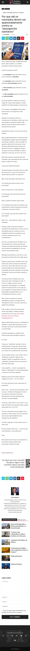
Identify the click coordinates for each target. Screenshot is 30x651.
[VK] (14, 38)
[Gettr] (22, 38)
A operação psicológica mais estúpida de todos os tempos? (19, 550)
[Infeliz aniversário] (6, 558)
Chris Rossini (6, 34)
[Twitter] (3, 38)
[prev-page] (3, 572)
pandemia (7, 8)
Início (3, 6)
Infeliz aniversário (16, 556)
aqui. (11, 453)
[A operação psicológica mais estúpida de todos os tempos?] (6, 550)
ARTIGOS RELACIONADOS (9, 519)
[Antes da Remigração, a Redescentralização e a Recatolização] (6, 526)
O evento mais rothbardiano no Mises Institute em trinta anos (18, 534)
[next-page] (5, 572)
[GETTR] (8, 635)
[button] (3, 2)
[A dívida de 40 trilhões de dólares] (6, 542)
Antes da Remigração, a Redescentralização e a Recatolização (18, 526)
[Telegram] (11, 38)
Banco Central (5, 560)
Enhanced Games (16, 564)
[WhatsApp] (7, 38)
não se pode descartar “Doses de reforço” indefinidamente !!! (13, 316)
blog (7, 6)
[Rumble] (16, 635)
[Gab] (3, 635)
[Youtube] (15, 640)
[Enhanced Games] (6, 566)
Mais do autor (22, 519)
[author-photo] (15, 495)
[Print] (18, 38)
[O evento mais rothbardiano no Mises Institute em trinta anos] (6, 534)
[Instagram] (12, 635)
